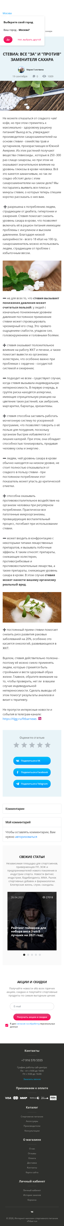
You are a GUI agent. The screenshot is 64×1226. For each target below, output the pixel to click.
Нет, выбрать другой (29, 39)
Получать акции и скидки (32, 1017)
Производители (32, 1126)
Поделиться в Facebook (34, 772)
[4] (40, 745)
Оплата (32, 1158)
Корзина (32, 1200)
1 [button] (24, 955)
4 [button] (36, 955)
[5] (47, 745)
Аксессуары (32, 1121)
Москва (7, 13)
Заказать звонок (32, 1079)
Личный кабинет (32, 1190)
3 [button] (32, 955)
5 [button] (40, 955)
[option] (32, 921)
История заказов (32, 1195)
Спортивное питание (32, 1116)
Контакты (32, 1167)
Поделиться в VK (30, 760)
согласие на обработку (28, 1023)
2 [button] (28, 955)
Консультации (32, 1130)
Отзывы (32, 1153)
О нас (32, 1148)
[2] (24, 745)
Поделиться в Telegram (34, 783)
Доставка (32, 1162)
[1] (16, 745)
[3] (32, 745)
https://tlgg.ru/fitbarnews (20, 719)
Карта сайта (32, 1172)
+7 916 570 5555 (32, 1060)
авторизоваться (26, 837)
